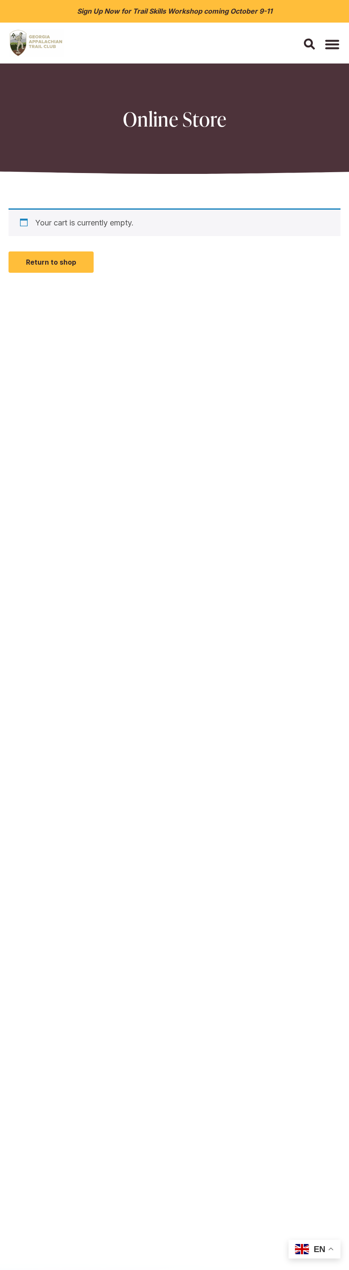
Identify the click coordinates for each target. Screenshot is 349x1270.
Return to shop (51, 262)
